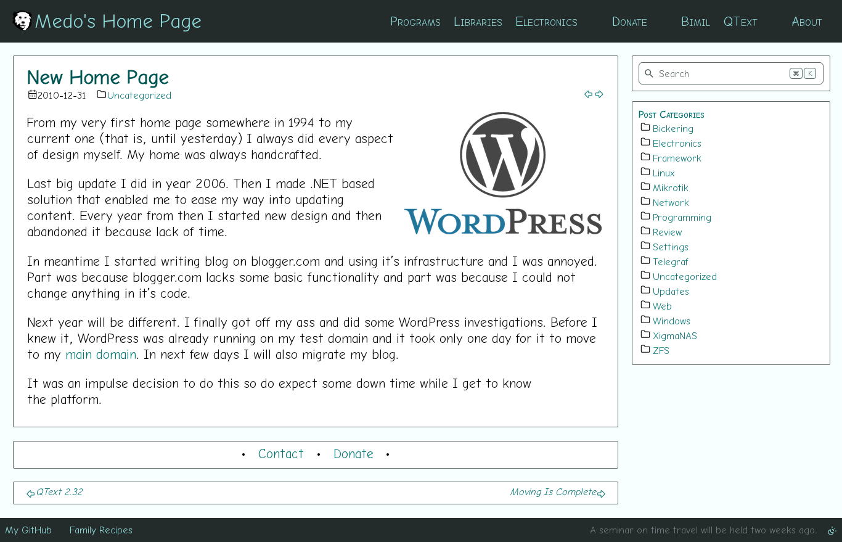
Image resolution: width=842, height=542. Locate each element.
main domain (100, 354)
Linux (664, 172)
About (806, 21)
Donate (629, 21)
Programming (682, 217)
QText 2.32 (59, 491)
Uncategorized (139, 95)
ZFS (661, 350)
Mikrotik (671, 187)
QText (741, 21)
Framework (677, 158)
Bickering (673, 128)
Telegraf (671, 261)
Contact (281, 453)
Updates (671, 291)
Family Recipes (101, 530)
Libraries (478, 21)
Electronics (546, 21)
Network (671, 202)
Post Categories (672, 114)
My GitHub (28, 530)
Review (667, 232)
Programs (415, 21)
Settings (671, 246)
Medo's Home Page (118, 20)
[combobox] (731, 73)
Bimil (695, 21)
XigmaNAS (675, 335)
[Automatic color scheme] (832, 530)
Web (662, 306)
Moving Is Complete (553, 491)
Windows (671, 320)
